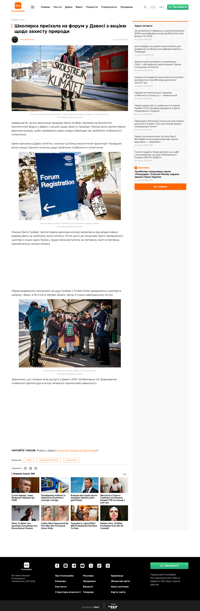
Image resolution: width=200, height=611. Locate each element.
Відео (79, 7)
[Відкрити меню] (32, 7)
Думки (68, 7)
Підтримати (180, 7)
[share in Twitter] (30, 468)
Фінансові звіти (120, 581)
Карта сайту (118, 592)
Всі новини (160, 186)
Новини (45, 7)
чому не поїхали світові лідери (77, 450)
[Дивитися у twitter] (91, 566)
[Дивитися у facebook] (57, 566)
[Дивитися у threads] (108, 566)
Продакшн (126, 7)
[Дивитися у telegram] (74, 566)
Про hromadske (64, 575)
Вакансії (88, 586)
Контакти (61, 586)
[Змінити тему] (153, 7)
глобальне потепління (48, 460)
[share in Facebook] (25, 468)
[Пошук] (145, 7)
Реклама (88, 575)
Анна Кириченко (27, 40)
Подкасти (92, 7)
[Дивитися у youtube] (82, 566)
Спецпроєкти (109, 7)
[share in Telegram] (35, 468)
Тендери (88, 592)
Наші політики (120, 586)
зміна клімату (71, 460)
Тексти (57, 7)
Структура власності (68, 592)
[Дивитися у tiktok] (99, 566)
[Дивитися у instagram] (66, 566)
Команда (60, 581)
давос (29, 460)
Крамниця (117, 575)
